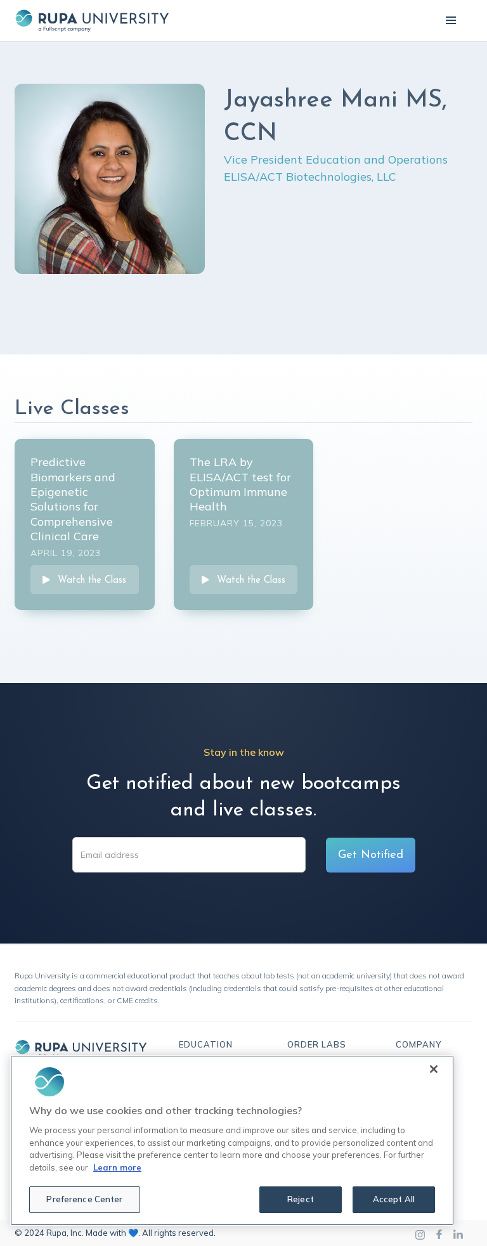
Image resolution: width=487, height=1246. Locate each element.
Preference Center (84, 1199)
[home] (92, 20)
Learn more (117, 1167)
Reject (300, 1199)
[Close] (434, 1069)
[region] (232, 1140)
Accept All (394, 1199)
